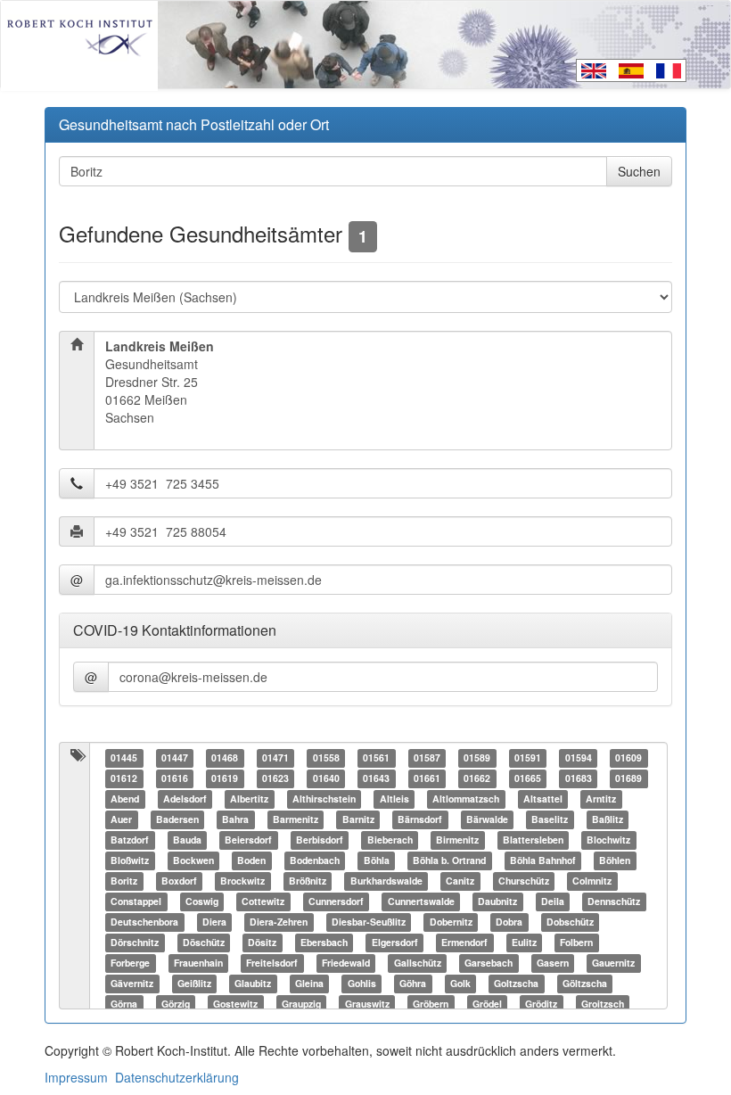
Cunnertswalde (421, 902)
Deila (552, 902)
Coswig (201, 902)
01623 (275, 779)
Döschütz (204, 943)
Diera (214, 922)
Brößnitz (307, 881)
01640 (326, 779)
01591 (527, 758)
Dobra (509, 922)
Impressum (76, 1077)
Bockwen (193, 861)
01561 (376, 758)
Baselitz (549, 820)
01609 (628, 758)
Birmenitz (457, 840)
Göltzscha (585, 984)
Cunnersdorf (336, 902)
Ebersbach (324, 943)
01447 (174, 758)
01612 (124, 779)
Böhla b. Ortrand (449, 861)
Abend (125, 799)
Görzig (175, 1004)
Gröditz (541, 1004)
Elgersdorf (395, 943)
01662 (477, 779)
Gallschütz (417, 963)
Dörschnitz (135, 943)
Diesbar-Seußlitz (369, 922)
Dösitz (262, 943)
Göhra (412, 984)
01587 (427, 758)
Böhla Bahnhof (543, 861)
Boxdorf (179, 881)
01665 (527, 779)
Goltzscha (516, 984)
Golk (460, 984)
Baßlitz (607, 820)
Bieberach (390, 840)
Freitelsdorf (272, 963)
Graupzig (301, 1004)
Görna (124, 1004)
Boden (251, 861)
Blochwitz (608, 840)
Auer (121, 820)
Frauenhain (198, 963)
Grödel (487, 1004)
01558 (326, 758)
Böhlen (614, 861)
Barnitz (358, 820)
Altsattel (543, 799)
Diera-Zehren (279, 922)
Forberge (130, 963)
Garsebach (488, 963)
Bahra (235, 820)
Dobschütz (570, 922)
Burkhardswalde (386, 881)
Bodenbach (315, 861)
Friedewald (346, 963)
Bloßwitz (130, 861)
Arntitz (601, 799)
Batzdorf (130, 840)
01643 (376, 779)
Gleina (309, 984)
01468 (224, 758)
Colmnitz (592, 881)
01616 (174, 779)
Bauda (187, 840)
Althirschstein (324, 799)
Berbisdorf (319, 840)
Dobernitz (451, 922)
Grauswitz (367, 1004)
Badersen (177, 820)
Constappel (136, 902)
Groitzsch (602, 1004)
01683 (578, 779)
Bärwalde (487, 820)
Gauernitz (613, 963)
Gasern (553, 963)
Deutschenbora (144, 922)
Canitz (460, 881)
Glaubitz (252, 984)
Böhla (377, 861)
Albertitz (249, 799)
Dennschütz (613, 902)
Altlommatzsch (465, 799)
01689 (628, 779)
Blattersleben (533, 840)
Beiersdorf (248, 840)
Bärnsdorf (420, 820)
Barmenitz (295, 820)
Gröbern (430, 1004)
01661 (427, 779)
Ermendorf (464, 943)
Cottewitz (263, 902)
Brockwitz (242, 881)
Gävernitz (132, 984)
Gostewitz (235, 1004)
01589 (477, 758)
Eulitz (524, 943)
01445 (124, 758)
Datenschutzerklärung (177, 1077)
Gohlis (362, 984)
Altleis (394, 799)
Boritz (124, 881)
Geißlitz (194, 984)
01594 (578, 758)
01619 (224, 779)
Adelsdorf (185, 799)
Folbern (576, 943)
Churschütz (523, 881)
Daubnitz (497, 902)
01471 (275, 758)
